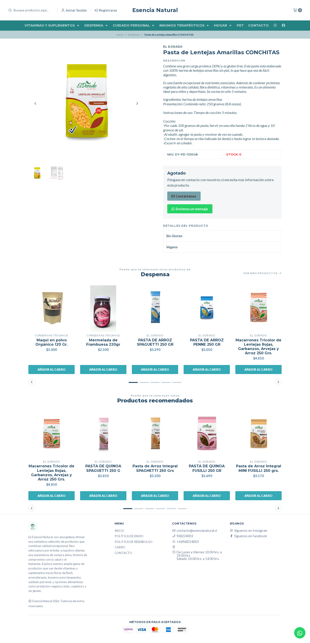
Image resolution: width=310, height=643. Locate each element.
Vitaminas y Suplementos (50, 25)
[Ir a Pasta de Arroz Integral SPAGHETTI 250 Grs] (155, 434)
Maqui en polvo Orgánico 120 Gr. (51, 342)
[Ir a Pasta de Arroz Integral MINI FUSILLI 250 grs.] (258, 434)
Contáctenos (185, 196)
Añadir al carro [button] (51, 369)
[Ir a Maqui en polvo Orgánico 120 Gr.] (51, 308)
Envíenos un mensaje (191, 209)
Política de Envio (129, 536)
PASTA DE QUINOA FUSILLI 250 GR (207, 468)
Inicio (120, 34)
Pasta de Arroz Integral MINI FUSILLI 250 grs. (258, 468)
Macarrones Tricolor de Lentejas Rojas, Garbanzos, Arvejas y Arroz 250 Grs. (258, 346)
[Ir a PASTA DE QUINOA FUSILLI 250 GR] (207, 434)
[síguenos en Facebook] (283, 25)
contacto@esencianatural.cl (197, 530)
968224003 (185, 536)
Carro (120, 547)
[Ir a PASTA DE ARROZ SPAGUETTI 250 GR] (155, 308)
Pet (240, 25)
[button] (133, 382)
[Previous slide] (35, 103)
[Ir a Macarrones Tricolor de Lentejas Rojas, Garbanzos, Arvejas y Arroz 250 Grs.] (258, 308)
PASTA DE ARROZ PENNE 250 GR (207, 342)
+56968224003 (188, 541)
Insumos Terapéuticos (182, 25)
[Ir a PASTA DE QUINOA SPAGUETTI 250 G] (103, 434)
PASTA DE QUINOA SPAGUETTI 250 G (103, 468)
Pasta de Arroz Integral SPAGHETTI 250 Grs (155, 468)
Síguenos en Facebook (250, 536)
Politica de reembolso (134, 542)
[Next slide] (137, 103)
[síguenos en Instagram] (275, 25)
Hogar (221, 25)
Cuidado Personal (132, 25)
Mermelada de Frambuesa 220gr (103, 342)
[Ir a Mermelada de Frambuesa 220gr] (103, 308)
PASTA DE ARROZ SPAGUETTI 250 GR (155, 342)
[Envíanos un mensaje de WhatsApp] (299, 632)
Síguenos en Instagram (250, 530)
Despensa (94, 25)
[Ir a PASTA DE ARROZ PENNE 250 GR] (207, 308)
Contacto (258, 25)
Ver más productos (260, 273)
